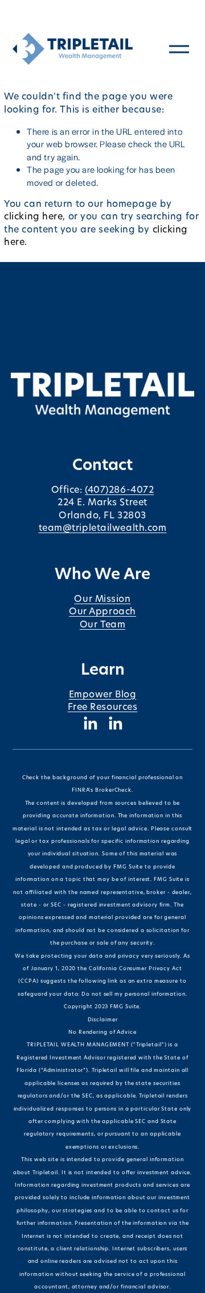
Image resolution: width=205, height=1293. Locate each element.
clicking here (33, 216)
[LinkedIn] (90, 723)
